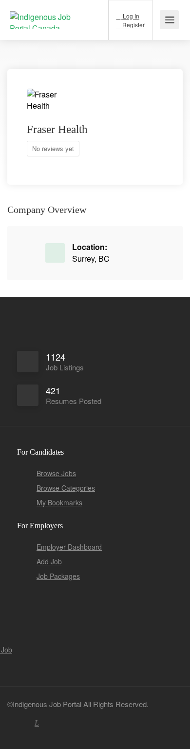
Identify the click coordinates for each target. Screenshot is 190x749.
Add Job (49, 561)
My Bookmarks (59, 502)
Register (133, 24)
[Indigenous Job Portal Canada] (46, 16)
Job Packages (58, 576)
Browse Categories (66, 488)
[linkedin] (37, 723)
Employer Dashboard (69, 547)
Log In (130, 16)
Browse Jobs (56, 473)
